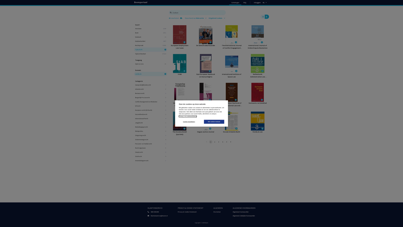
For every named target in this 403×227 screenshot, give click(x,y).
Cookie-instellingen (189, 122)
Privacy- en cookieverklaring (188, 116)
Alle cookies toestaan (214, 121)
